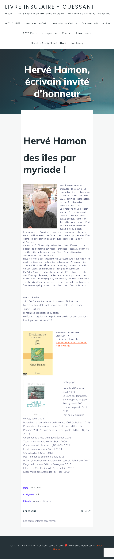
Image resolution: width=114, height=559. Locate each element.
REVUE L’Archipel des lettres (48, 42)
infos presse (83, 33)
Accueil (8, 13)
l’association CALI (36, 23)
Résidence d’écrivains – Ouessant (89, 13)
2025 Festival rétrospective (40, 33)
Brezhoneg (77, 42)
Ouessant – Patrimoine (96, 23)
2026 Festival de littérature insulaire (41, 13)
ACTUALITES (12, 23)
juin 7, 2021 (35, 487)
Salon (38, 494)
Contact (67, 33)
